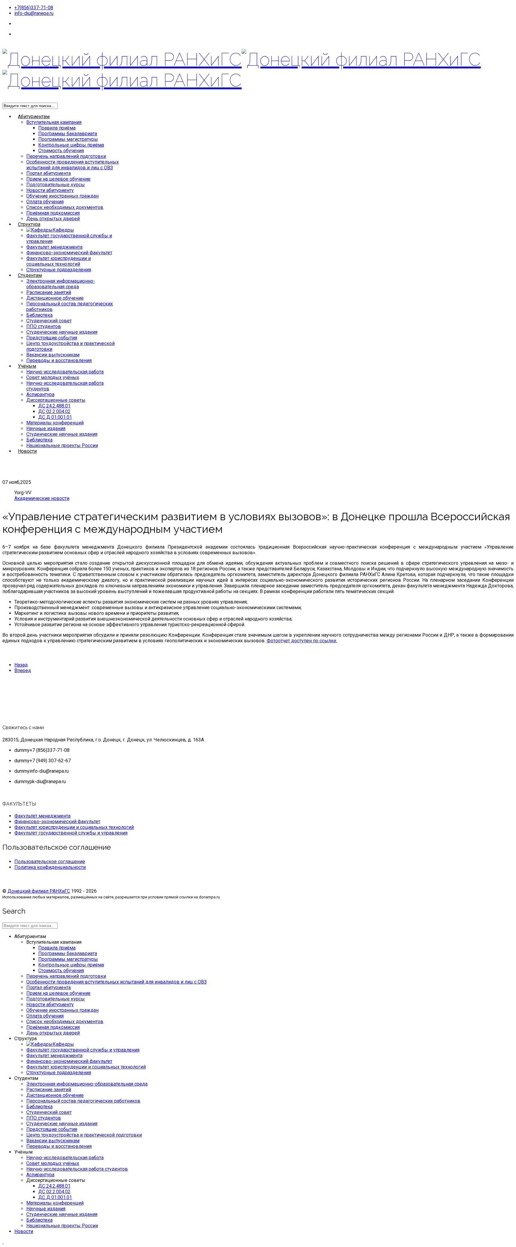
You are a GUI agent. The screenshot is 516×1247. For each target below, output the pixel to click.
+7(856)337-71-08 (33, 7)
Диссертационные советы (55, 400)
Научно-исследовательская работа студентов (77, 1169)
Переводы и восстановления (59, 360)
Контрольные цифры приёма (71, 145)
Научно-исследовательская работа (65, 372)
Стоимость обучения (61, 150)
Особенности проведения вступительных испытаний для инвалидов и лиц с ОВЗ (72, 164)
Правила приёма (57, 128)
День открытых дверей (53, 218)
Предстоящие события (51, 338)
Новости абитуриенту (50, 190)
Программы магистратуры (68, 139)
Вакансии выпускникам (52, 355)
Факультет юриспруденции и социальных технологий (58, 261)
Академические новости (41, 498)
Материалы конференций (55, 423)
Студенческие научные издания (61, 332)
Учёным (27, 366)
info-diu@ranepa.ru (33, 13)
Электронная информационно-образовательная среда (60, 284)
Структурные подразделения (58, 270)
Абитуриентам (34, 116)
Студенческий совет (49, 321)
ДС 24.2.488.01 (54, 406)
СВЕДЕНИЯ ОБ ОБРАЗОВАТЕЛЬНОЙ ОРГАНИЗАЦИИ (72, 34)
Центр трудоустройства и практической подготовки (84, 1135)
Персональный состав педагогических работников (83, 1101)
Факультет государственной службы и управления (71, 833)
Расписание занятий (48, 292)
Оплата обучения (45, 201)
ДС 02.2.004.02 (54, 411)
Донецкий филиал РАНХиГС (38, 891)
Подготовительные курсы (55, 184)
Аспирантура (40, 394)
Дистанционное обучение (55, 298)
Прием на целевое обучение (58, 179)
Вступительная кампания (54, 122)
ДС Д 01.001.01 (55, 417)
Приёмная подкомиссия (53, 213)
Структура (29, 224)
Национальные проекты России (62, 445)
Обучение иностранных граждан (62, 196)
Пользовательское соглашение (49, 861)
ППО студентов (43, 326)
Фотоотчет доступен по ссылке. (302, 640)
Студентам (30, 275)
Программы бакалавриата (67, 133)
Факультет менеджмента (54, 247)
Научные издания (45, 428)
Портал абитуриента (48, 173)
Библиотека (39, 315)
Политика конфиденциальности (50, 867)
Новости (27, 451)
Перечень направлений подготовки (66, 156)
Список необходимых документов (64, 207)
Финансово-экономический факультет (69, 252)
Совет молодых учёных (52, 377)
